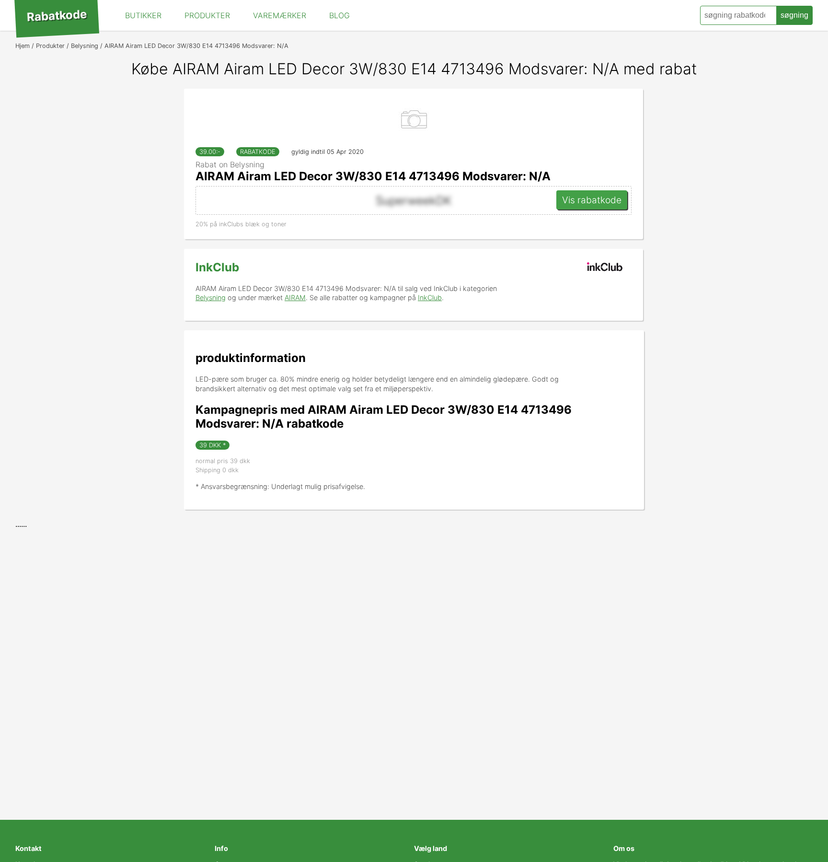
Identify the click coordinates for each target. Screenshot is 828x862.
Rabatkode (56, 15)
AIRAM (295, 297)
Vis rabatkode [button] (591, 200)
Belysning (211, 297)
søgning (794, 15)
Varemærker (279, 15)
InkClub (217, 267)
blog (339, 15)
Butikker (143, 15)
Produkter (207, 15)
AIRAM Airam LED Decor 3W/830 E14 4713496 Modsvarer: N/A (373, 176)
